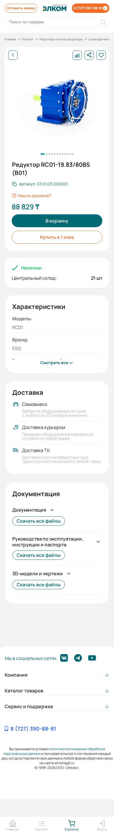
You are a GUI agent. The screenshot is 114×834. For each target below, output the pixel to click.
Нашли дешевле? (34, 195)
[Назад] (13, 55)
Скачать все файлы (39, 521)
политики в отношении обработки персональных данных (54, 751)
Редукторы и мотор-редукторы (61, 39)
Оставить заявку (21, 8)
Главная (10, 39)
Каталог (28, 39)
